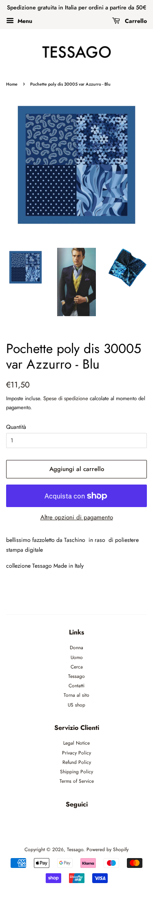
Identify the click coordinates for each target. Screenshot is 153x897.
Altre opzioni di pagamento (76, 517)
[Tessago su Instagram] (86, 822)
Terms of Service (77, 780)
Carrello (135, 21)
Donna (76, 647)
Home (12, 84)
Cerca (77, 666)
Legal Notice (76, 742)
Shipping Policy (76, 771)
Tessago (76, 676)
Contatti (76, 685)
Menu (24, 21)
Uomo (77, 657)
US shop (76, 704)
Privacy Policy (76, 752)
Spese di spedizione (65, 398)
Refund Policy (76, 762)
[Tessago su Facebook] (67, 822)
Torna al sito (76, 694)
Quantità (16, 427)
